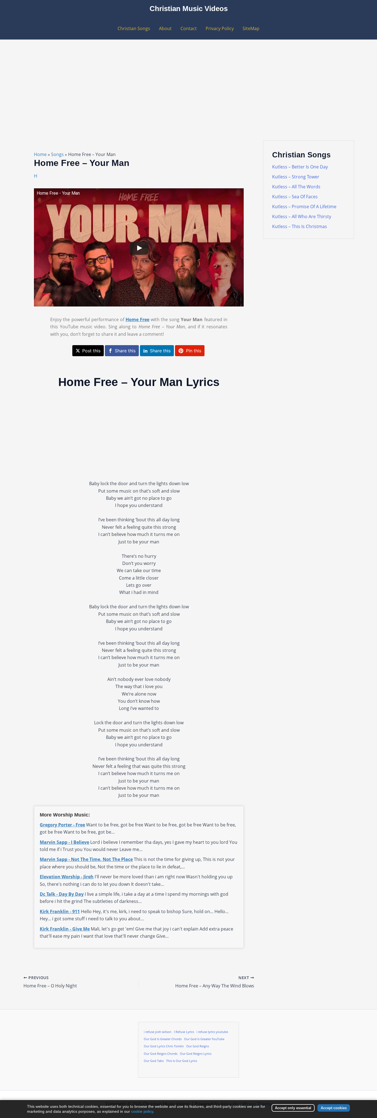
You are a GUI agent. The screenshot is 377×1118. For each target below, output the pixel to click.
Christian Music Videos (189, 8)
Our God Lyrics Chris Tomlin (164, 1046)
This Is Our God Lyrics (181, 1061)
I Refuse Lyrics (184, 1032)
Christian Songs (134, 28)
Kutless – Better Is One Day (300, 167)
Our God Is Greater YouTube (204, 1039)
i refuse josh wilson (157, 1032)
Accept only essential (293, 1108)
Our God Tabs (154, 1061)
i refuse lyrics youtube (212, 1032)
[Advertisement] (188, 81)
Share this (125, 350)
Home (40, 154)
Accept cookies (334, 1108)
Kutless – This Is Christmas (299, 226)
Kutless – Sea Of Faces (295, 197)
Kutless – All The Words (296, 187)
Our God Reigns (197, 1046)
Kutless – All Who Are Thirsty (301, 216)
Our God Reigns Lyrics (195, 1054)
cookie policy (142, 1111)
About (165, 28)
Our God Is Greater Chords (163, 1039)
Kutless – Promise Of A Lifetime (304, 206)
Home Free (137, 319)
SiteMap (251, 28)
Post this (91, 350)
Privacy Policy (220, 28)
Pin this (193, 350)
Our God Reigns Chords (160, 1054)
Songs (57, 154)
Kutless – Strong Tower (295, 177)
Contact (188, 28)
